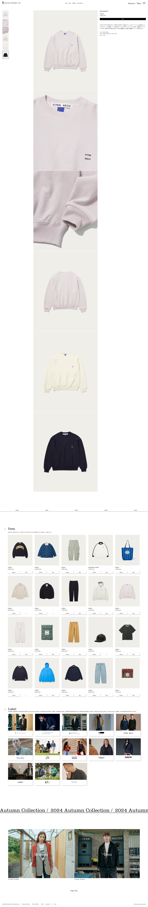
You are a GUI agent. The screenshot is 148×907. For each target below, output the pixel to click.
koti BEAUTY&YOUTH (126, 711)
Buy (123, 19)
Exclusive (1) (16, 532)
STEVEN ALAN (60, 711)
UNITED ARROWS (13, 711)
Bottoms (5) (37, 532)
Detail (13, 572)
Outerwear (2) (29, 532)
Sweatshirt (80, 3)
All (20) (10, 532)
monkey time (111, 711)
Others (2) (48, 532)
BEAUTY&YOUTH (23, 711)
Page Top (74, 891)
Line (55, 904)
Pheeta (134, 711)
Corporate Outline (26, 904)
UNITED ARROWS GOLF (71, 711)
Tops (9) (23, 532)
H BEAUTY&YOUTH (45, 711)
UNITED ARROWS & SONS (86, 711)
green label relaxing (34, 711)
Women (131, 3)
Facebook (48, 904)
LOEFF (117, 711)
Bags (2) (43, 532)
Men (70, 3)
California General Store (100, 711)
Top (66, 3)
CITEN (74, 3)
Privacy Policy (35, 904)
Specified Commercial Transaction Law (11, 904)
